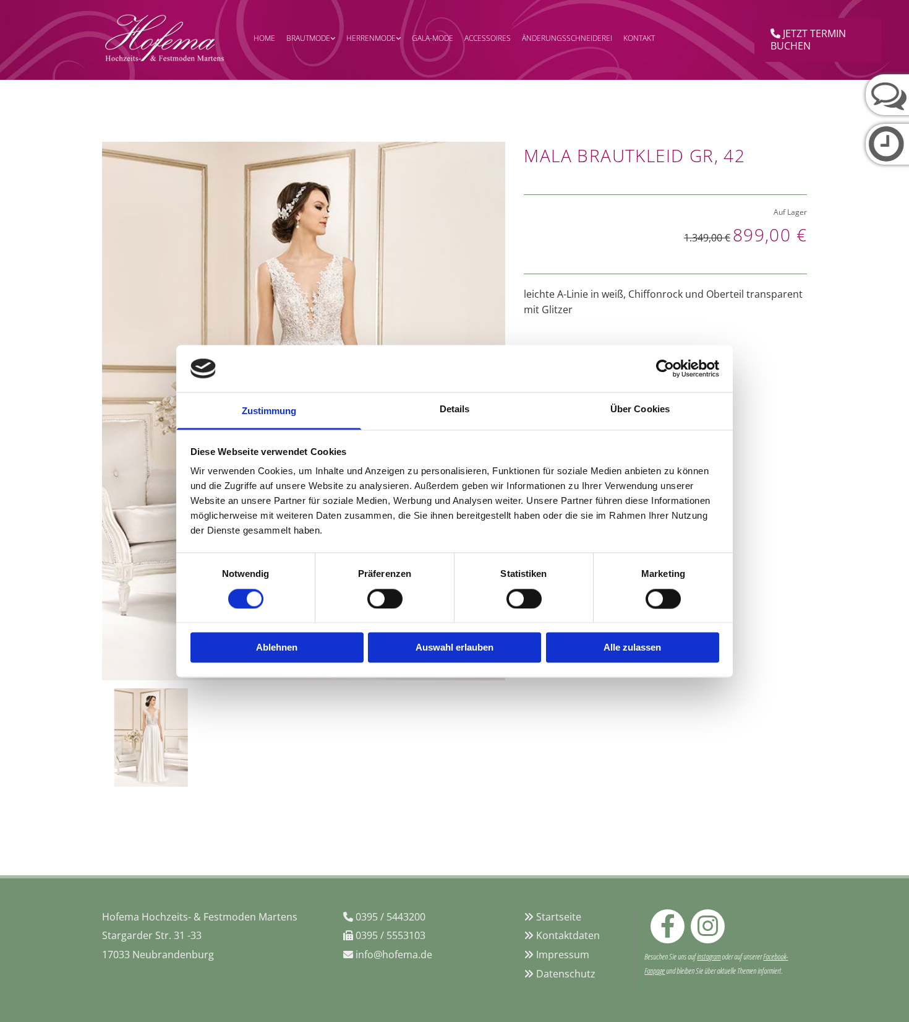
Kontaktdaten (568, 935)
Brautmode (308, 38)
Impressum (562, 954)
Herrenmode (371, 38)
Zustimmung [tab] (269, 411)
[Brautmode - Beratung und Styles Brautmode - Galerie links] (332, 39)
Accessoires (487, 38)
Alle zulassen (632, 648)
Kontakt (639, 38)
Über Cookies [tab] (640, 409)
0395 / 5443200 (390, 917)
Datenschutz (565, 974)
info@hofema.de (394, 954)
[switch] (385, 598)
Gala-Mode (432, 38)
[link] (311, 39)
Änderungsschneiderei (567, 38)
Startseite (558, 917)
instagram (708, 956)
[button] (817, 39)
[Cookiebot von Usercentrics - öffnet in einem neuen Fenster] (665, 368)
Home (264, 38)
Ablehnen (276, 648)
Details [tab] (455, 409)
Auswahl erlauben (454, 648)
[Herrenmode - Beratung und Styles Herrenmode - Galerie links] (398, 39)
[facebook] (668, 926)
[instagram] (708, 926)
